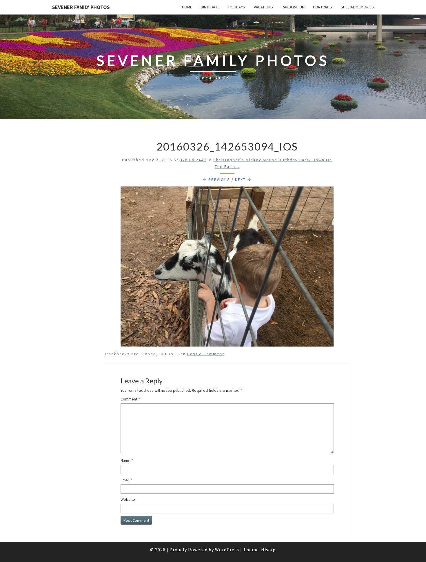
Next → (243, 179)
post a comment (205, 353)
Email (126, 480)
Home (187, 7)
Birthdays (210, 7)
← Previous (216, 179)
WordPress (227, 549)
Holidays (236, 7)
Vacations (263, 7)
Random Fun (293, 7)
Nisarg (268, 549)
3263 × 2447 (193, 159)
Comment (130, 399)
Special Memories (357, 7)
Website (128, 499)
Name (127, 460)
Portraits (322, 7)
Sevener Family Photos (81, 7)
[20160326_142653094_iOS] (227, 268)
